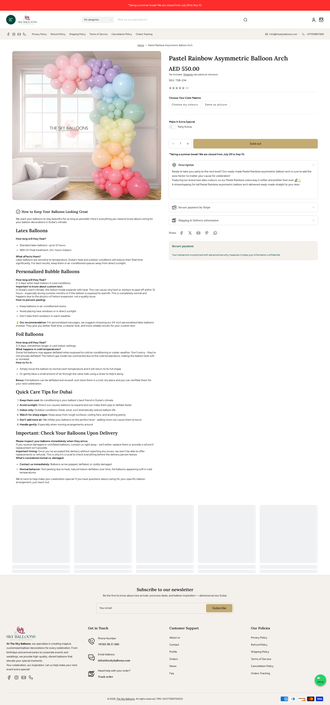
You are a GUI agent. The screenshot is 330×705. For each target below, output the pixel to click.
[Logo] (27, 19)
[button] (11, 19)
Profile (173, 651)
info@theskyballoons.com (114, 660)
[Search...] (245, 20)
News (172, 666)
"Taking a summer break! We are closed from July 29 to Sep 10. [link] (165, 5)
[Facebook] (8, 34)
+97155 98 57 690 (108, 644)
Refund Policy (58, 34)
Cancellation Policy (122, 34)
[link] (181, 233)
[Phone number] (24, 34)
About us (174, 637)
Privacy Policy (39, 34)
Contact (174, 644)
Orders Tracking (144, 34)
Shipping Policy (77, 34)
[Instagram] (13, 34)
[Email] (19, 34)
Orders (173, 659)
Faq (171, 673)
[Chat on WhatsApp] (320, 680)
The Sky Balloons (125, 698)
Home (141, 45)
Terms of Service (99, 34)
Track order (105, 676)
